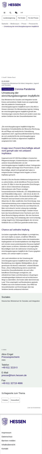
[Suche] (10, 12)
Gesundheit (15, 400)
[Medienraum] (16, 12)
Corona (5, 400)
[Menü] (4, 12)
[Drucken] (18, 121)
